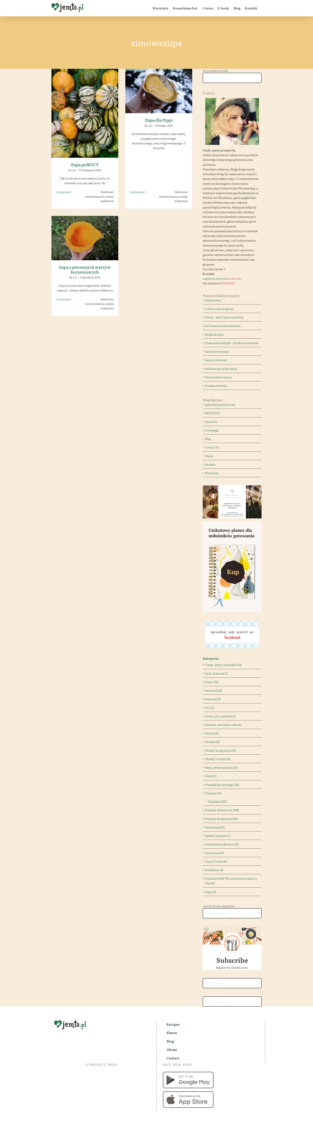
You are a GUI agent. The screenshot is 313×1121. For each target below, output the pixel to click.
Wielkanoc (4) (214, 870)
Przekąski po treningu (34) (222, 784)
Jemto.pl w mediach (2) (220, 716)
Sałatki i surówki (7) (218, 835)
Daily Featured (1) (216, 673)
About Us (211, 421)
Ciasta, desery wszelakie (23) (223, 664)
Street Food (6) (214, 853)
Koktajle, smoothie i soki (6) (223, 724)
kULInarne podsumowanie (223, 325)
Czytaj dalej (63, 192)
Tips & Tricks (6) (216, 861)
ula (74, 170)
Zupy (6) (210, 892)
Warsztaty (212, 473)
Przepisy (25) (213, 793)
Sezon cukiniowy (216, 360)
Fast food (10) (213, 690)
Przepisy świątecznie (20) (221, 818)
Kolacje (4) (212, 733)
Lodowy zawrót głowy (219, 308)
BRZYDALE (212, 413)
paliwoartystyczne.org (220, 404)
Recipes (210, 464)
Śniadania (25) (217, 801)
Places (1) (210, 776)
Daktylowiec (213, 300)
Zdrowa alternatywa (218, 377)
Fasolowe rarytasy (217, 351)
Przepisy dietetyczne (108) (222, 810)
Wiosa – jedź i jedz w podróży (224, 317)
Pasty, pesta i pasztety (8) (221, 767)
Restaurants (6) (215, 827)
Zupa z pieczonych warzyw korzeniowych (84, 233)
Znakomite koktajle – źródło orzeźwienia (231, 343)
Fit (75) (209, 707)
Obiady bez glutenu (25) (220, 750)
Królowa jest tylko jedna (221, 368)
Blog (208, 438)
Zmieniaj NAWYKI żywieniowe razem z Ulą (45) (231, 880)
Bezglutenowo (214, 334)
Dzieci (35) (211, 682)
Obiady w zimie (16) (218, 759)
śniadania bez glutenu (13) (222, 844)
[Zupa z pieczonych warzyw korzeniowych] (84, 238)
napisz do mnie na (222, 278)
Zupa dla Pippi (158, 87)
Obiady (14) (212, 741)
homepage (212, 430)
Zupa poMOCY (84, 110)
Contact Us (212, 447)
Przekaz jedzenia (216, 385)
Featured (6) (213, 699)
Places (209, 456)
